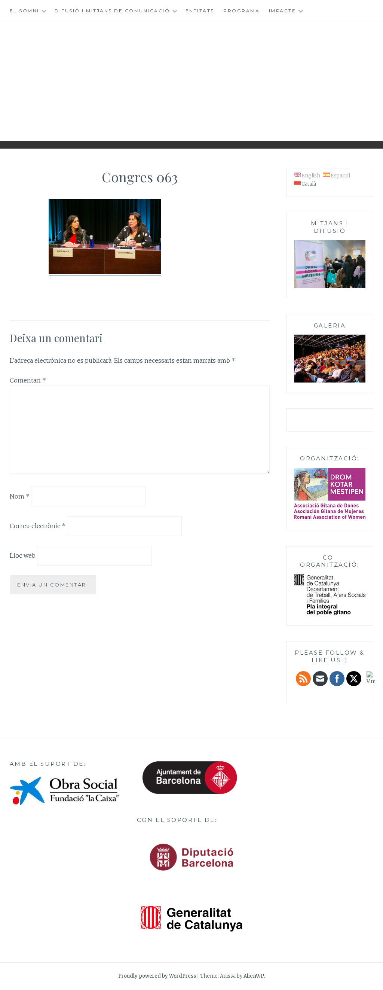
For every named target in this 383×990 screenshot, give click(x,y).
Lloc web (23, 555)
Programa (241, 10)
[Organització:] (329, 493)
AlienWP (253, 976)
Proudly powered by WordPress (157, 976)
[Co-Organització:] (329, 614)
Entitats (200, 10)
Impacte (282, 10)
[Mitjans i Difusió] (329, 286)
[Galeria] (329, 381)
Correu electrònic (37, 526)
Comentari (28, 380)
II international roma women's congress (191, 79)
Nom (20, 496)
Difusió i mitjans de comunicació (112, 10)
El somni (24, 10)
